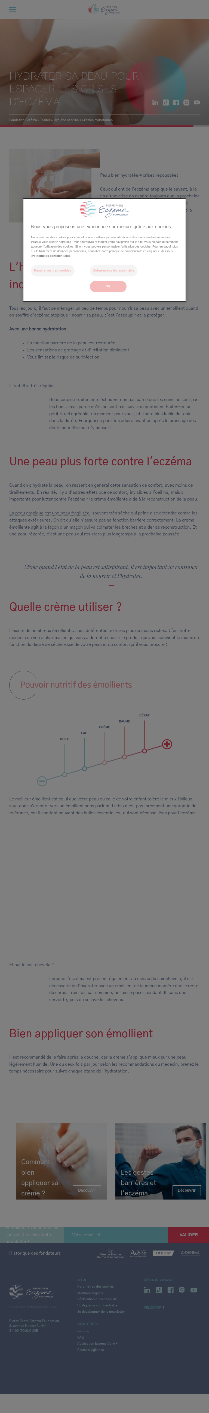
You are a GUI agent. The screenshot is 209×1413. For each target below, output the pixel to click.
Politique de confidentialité (51, 255)
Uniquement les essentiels (113, 270)
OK (108, 286)
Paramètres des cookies (53, 270)
